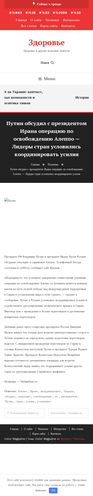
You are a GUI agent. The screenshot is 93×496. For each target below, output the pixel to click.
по (56, 396)
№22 (77, 13)
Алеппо (22, 391)
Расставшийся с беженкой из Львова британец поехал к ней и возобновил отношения (70, 413)
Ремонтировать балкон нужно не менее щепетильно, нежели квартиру (27, 413)
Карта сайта (49, 26)
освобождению (42, 396)
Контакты (68, 26)
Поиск (45, 62)
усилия (30, 401)
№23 (45, 13)
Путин (9, 401)
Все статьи (29, 26)
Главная (21, 20)
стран (19, 401)
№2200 (61, 13)
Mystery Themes (72, 438)
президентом (69, 396)
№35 (31, 13)
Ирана (34, 391)
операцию (24, 396)
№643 (17, 13)
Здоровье (47, 42)
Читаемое (52, 20)
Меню (49, 78)
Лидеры (68, 391)
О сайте (36, 20)
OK (53, 490)
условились (44, 401)
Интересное (71, 20)
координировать (51, 391)
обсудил (10, 396)
